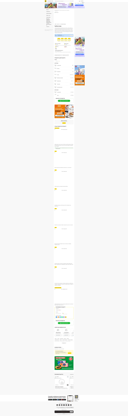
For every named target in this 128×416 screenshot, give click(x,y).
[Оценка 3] (58, 313)
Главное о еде (48, 15)
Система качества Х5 (48, 24)
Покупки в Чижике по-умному (48, 23)
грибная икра (61, 338)
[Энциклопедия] (52, 17)
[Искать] (72, 1)
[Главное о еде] (52, 15)
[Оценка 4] (59, 313)
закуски (58, 338)
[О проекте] (52, 26)
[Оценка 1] (56, 313)
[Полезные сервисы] (52, 13)
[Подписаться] (67, 376)
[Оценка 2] (57, 313)
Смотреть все (71, 374)
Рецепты (47, 9)
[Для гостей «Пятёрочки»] (52, 19)
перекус (68, 338)
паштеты (65, 338)
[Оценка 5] (60, 313)
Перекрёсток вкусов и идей (48, 21)
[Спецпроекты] (52, 11)
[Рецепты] (52, 9)
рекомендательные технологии (64, 411)
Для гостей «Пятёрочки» (48, 19)
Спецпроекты (48, 11)
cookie (69, 411)
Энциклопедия (48, 17)
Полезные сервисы (48, 13)
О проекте (47, 26)
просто (56, 338)
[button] (54, 331)
